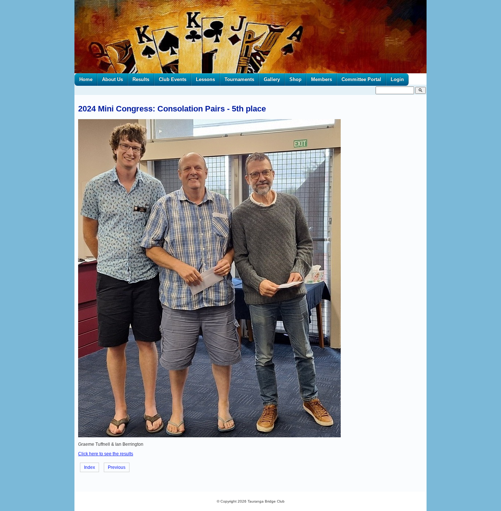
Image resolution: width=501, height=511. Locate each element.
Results (140, 79)
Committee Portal (361, 79)
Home (85, 79)
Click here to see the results (105, 453)
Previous (116, 467)
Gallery (272, 79)
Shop (295, 79)
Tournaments (239, 79)
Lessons (205, 79)
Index (89, 467)
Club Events (172, 79)
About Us (112, 79)
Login (397, 79)
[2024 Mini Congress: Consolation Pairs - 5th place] (209, 435)
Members (321, 79)
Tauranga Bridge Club (266, 501)
